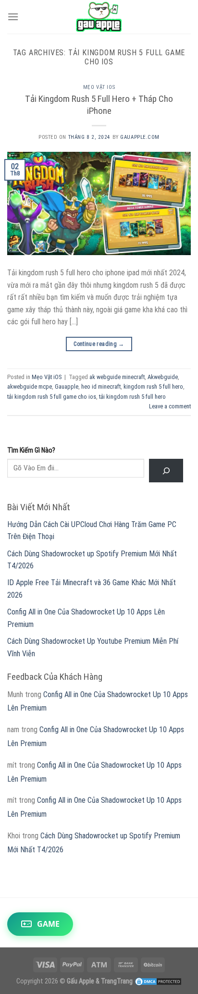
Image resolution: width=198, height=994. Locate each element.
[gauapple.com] (99, 17)
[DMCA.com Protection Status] (158, 981)
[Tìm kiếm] (166, 470)
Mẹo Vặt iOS (99, 87)
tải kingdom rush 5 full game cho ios (51, 396)
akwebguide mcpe (29, 386)
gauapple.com (140, 137)
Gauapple (66, 386)
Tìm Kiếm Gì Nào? (31, 450)
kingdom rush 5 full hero (153, 386)
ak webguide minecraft (117, 376)
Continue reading (99, 344)
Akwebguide (163, 376)
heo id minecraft (101, 386)
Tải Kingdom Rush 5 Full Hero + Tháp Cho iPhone (99, 104)
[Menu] (13, 16)
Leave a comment (170, 406)
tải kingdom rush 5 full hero (132, 396)
